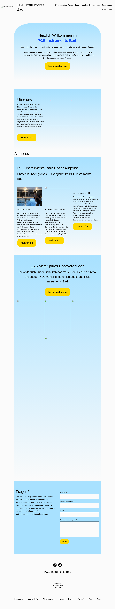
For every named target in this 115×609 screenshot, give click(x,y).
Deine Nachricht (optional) (68, 520)
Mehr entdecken (57, 66)
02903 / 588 (33, 508)
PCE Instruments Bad (57, 571)
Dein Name (63, 492)
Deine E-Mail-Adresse (67, 501)
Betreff (62, 511)
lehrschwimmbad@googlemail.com (34, 514)
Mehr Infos (27, 137)
